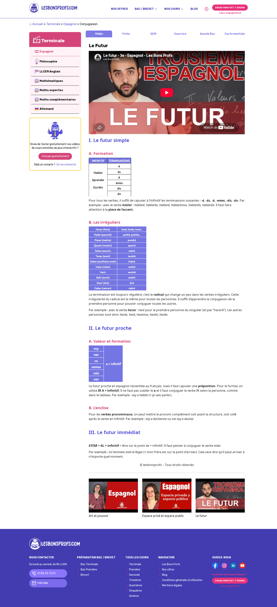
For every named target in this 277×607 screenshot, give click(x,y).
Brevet (85, 574)
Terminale (53, 24)
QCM (153, 33)
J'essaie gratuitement (55, 156)
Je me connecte (66, 164)
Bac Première (89, 569)
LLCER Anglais (50, 71)
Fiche (126, 33)
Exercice (180, 33)
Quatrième (135, 585)
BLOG (194, 9)
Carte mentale (235, 33)
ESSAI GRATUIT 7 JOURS (230, 7)
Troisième (135, 580)
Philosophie (48, 61)
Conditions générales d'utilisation (182, 580)
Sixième (134, 596)
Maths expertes (51, 90)
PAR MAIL (42, 583)
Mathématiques (51, 81)
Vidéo (99, 33)
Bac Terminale (89, 564)
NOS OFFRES (119, 9)
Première (134, 569)
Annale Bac (207, 33)
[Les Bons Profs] (53, 8)
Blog (164, 574)
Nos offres (168, 569)
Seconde (134, 574)
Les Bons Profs (171, 564)
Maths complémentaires (58, 99)
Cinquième (135, 590)
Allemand (47, 109)
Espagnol (70, 24)
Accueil (36, 24)
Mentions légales (172, 585)
